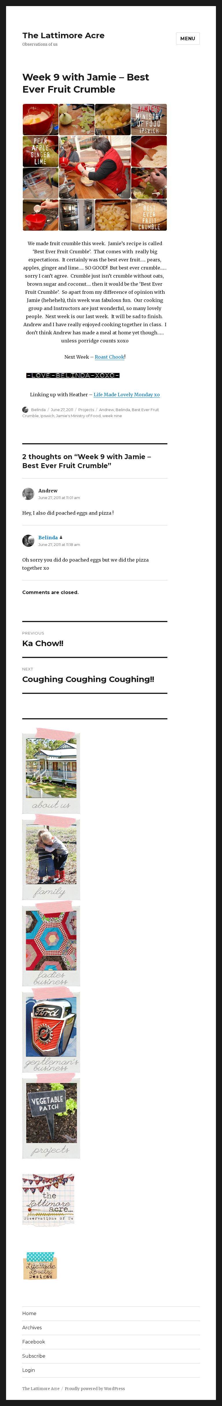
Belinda (38, 409)
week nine (112, 415)
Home (29, 1313)
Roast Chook (109, 357)
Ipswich (47, 415)
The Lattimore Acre (63, 35)
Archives (32, 1327)
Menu (187, 38)
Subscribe (33, 1356)
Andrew (106, 409)
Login (28, 1370)
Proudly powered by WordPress (95, 1388)
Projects (86, 409)
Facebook (33, 1342)
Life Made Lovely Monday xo (127, 394)
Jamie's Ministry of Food (78, 415)
